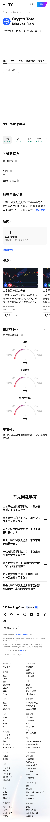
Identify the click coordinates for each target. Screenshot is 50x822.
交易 (5, 792)
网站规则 (7, 780)
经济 (5, 717)
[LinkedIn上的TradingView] (31, 614)
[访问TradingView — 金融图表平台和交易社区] (14, 124)
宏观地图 (7, 744)
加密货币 (7, 685)
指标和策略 (7, 806)
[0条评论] (16, 315)
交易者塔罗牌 (32, 744)
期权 (5, 741)
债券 (5, 681)
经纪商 (29, 688)
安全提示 (30, 771)
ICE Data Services (21, 634)
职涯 (28, 729)
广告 (28, 807)
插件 (28, 786)
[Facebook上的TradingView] (11, 614)
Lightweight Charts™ (35, 792)
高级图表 (30, 795)
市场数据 (30, 673)
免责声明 (30, 759)
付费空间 (7, 815)
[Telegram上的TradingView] (38, 614)
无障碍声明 (31, 768)
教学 (5, 795)
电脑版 (6, 759)
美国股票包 (31, 708)
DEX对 (5, 691)
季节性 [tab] (41, 60)
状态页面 (30, 777)
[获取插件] (44, 329)
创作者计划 (7, 777)
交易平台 (30, 798)
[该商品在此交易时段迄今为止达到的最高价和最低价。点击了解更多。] (18, 180)
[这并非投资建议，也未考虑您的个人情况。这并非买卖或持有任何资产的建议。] (22, 335)
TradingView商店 (33, 741)
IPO (4, 726)
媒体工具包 (31, 732)
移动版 (6, 756)
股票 (5, 675)
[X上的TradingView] (5, 614)
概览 (28, 685)
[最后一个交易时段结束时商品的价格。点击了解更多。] (15, 161)
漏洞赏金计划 (32, 774)
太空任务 (30, 720)
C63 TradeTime (33, 747)
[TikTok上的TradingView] (45, 614)
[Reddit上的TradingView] (5, 621)
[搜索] (32, 4)
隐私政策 (30, 762)
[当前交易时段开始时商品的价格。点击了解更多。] (11, 171)
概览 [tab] (5, 60)
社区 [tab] (20, 60)
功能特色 (30, 667)
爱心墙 (6, 771)
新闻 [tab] (13, 60)
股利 (5, 723)
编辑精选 (7, 798)
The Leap (30, 694)
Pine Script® (8, 747)
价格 (28, 670)
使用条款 (30, 756)
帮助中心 (30, 726)
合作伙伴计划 (32, 813)
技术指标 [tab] (30, 60)
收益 (5, 720)
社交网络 (7, 768)
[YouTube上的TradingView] (18, 614)
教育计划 (30, 816)
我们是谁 (30, 717)
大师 (5, 809)
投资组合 (7, 735)
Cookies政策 (31, 765)
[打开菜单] (4, 4)
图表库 (29, 789)
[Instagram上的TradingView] (25, 614)
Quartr (21, 651)
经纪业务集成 (32, 810)
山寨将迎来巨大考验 (14, 290)
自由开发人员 (8, 812)
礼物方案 (30, 676)
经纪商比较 (31, 691)
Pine (5, 694)
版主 (5, 783)
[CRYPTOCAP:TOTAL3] (5, 285)
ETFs (5, 678)
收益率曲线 (7, 738)
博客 (28, 723)
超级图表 (7, 667)
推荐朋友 (7, 774)
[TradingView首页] (10, 4)
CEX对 (5, 688)
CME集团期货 (32, 702)
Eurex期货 (30, 705)
